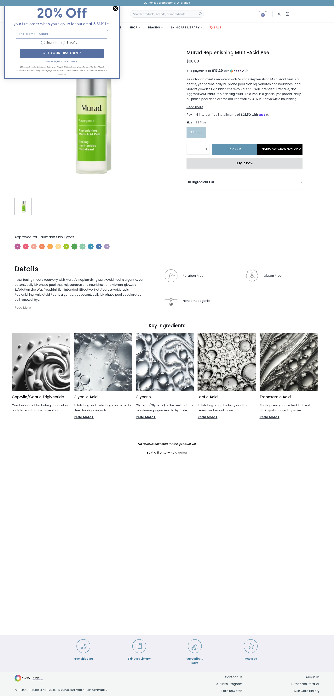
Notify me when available (281, 149)
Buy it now (244, 163)
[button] (244, 71)
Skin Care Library (307, 691)
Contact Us (233, 677)
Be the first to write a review (167, 452)
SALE (217, 27)
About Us (313, 677)
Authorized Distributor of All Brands (167, 3)
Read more (195, 107)
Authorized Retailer (305, 684)
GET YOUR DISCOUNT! (62, 53)
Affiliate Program (229, 684)
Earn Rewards (231, 691)
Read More (22, 307)
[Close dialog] (115, 8)
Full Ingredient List (200, 182)
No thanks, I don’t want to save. (62, 62)
